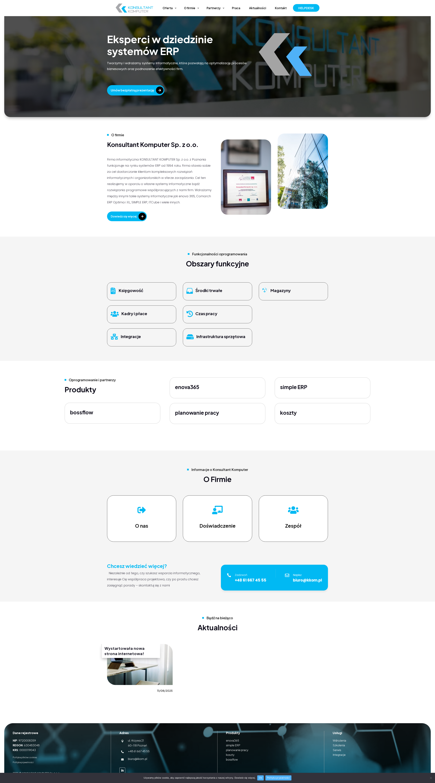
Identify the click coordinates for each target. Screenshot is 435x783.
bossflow (81, 412)
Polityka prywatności (23, 762)
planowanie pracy (237, 750)
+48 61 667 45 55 (139, 751)
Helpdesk (306, 8)
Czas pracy (206, 313)
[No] (430, 778)
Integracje (131, 336)
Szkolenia (339, 745)
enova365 (187, 387)
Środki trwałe (208, 290)
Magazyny (280, 290)
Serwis (337, 750)
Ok (260, 777)
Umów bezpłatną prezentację (132, 90)
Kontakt (281, 8)
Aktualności (257, 8)
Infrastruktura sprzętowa (220, 336)
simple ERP (293, 387)
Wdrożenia (339, 740)
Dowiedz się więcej (124, 216)
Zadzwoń (241, 575)
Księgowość (131, 290)
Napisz (297, 575)
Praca (236, 8)
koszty (230, 754)
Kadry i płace (134, 313)
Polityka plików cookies (25, 757)
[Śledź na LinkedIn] (122, 770)
